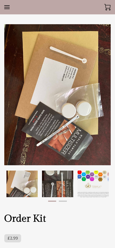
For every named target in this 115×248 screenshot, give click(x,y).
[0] (107, 7)
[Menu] (7, 7)
